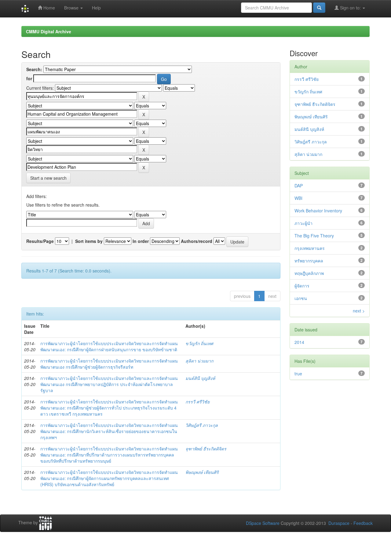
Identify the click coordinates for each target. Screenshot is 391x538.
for (29, 78)
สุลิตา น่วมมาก (199, 361)
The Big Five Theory (314, 236)
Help (96, 8)
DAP (298, 185)
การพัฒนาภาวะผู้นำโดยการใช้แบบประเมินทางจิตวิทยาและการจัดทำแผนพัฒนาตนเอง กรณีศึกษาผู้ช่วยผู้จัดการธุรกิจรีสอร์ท (109, 364)
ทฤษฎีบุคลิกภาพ (309, 273)
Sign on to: (350, 8)
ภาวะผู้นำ (303, 223)
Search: (34, 69)
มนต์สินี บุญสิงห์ (200, 378)
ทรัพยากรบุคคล (308, 261)
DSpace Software (263, 523)
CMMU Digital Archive (48, 31)
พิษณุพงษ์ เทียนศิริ (202, 472)
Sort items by (89, 241)
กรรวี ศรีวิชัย (197, 402)
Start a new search (48, 178)
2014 (299, 342)
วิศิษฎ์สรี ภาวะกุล (201, 425)
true (298, 373)
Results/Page (40, 241)
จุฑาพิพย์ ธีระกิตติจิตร (205, 449)
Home (48, 8)
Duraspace (338, 523)
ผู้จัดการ (301, 286)
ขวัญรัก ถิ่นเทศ (199, 343)
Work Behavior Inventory (318, 211)
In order (141, 241)
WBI (298, 198)
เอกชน (300, 298)
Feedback (363, 523)
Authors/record (196, 241)
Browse (72, 8)
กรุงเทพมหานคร (309, 248)
